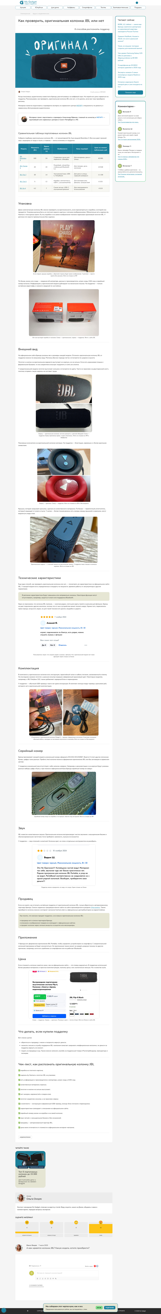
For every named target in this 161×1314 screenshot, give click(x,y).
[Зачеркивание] (45, 1278)
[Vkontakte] (23, 1311)
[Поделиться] (108, 92)
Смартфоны (87, 7)
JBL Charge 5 (23, 167)
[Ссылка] (55, 1278)
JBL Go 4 (23, 188)
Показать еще (130, 92)
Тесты (103, 7)
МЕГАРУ (79, 106)
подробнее (110, 1307)
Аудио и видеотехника (41, 13)
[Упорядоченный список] (48, 1278)
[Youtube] (16, 1311)
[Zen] (28, 1311)
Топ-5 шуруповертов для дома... (128, 122)
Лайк (100, 1235)
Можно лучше (52, 1235)
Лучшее (23, 7)
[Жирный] (37, 1278)
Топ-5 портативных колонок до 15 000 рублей (28, 1174)
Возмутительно (26, 1235)
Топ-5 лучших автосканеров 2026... (129, 139)
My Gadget (142, 1311)
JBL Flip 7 (23, 175)
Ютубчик (39, 7)
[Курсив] (40, 1278)
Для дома (55, 7)
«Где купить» (95, 907)
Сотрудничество (43, 1311)
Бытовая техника (120, 7)
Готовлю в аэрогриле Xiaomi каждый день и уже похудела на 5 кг (130, 84)
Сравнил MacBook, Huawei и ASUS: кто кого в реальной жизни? (128, 38)
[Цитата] (53, 1278)
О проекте (121, 1311)
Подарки (138, 7)
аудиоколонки (25, 1137)
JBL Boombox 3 (23, 158)
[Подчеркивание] (42, 1278)
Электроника (25, 13)
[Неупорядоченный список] (50, 1278)
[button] (16, 3)
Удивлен (76, 1235)
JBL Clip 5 (23, 182)
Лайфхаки (71, 7)
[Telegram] (137, 3)
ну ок (99, 1307)
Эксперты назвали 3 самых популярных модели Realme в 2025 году (129, 74)
